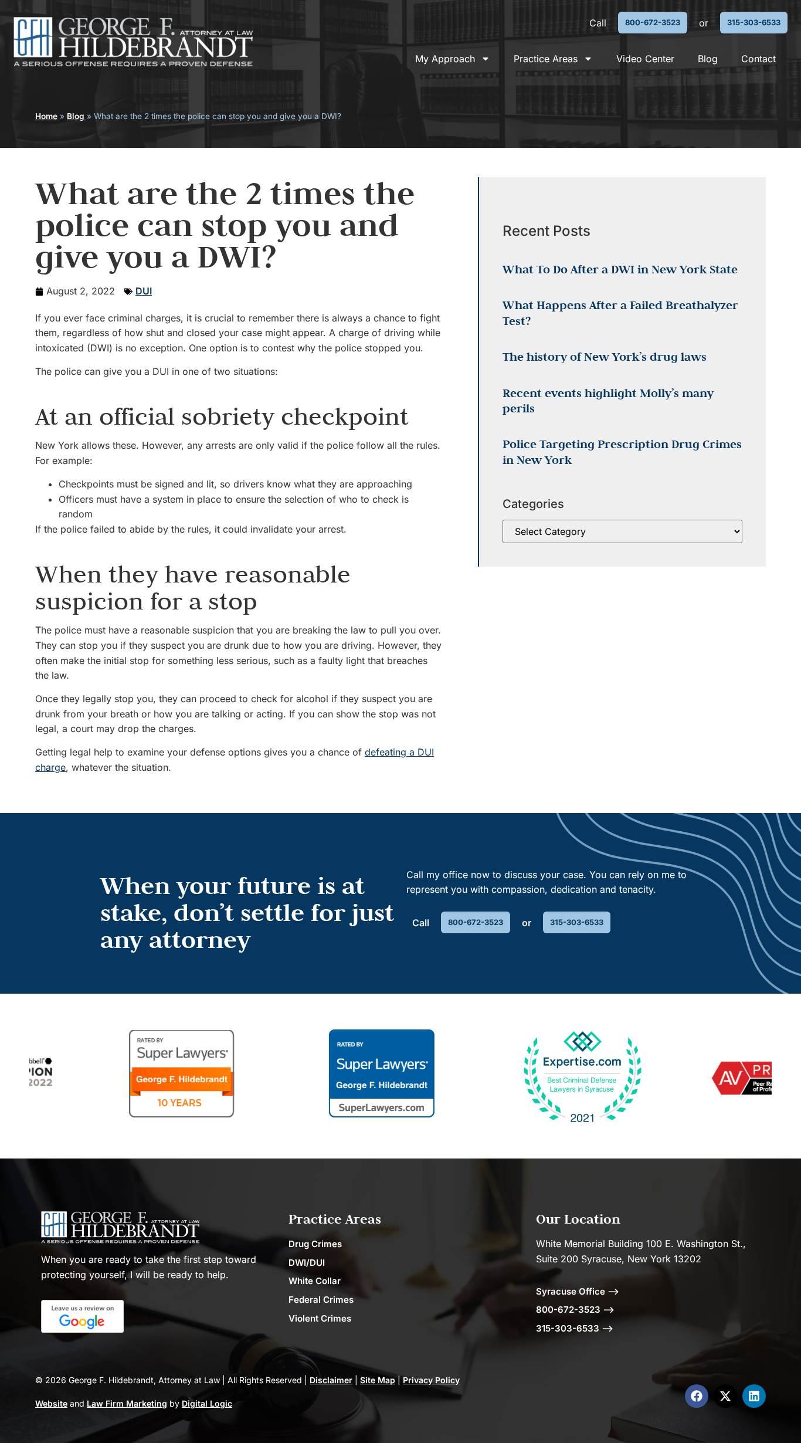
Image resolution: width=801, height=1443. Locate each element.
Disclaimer (331, 1380)
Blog (708, 59)
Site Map (377, 1380)
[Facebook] (696, 1396)
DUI (143, 291)
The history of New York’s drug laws (605, 356)
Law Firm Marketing (127, 1403)
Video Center (645, 59)
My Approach (445, 59)
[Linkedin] (754, 1396)
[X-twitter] (725, 1396)
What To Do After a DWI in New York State (620, 269)
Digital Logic (207, 1403)
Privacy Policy (431, 1380)
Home (46, 116)
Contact (758, 59)
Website (51, 1403)
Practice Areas (546, 59)
